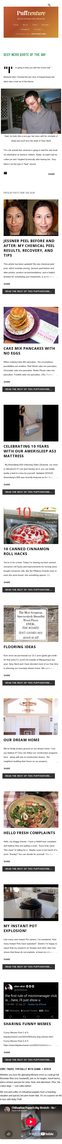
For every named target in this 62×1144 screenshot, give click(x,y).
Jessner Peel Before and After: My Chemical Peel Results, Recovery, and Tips (29, 248)
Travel (34, 25)
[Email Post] (5, 174)
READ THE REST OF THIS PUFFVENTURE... (28, 291)
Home (16, 25)
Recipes (45, 25)
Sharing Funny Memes (27, 1023)
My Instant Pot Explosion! (20, 928)
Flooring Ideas (20, 646)
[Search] (49, 5)
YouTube (37, 29)
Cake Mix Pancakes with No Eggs (29, 351)
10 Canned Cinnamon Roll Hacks (27, 551)
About (25, 25)
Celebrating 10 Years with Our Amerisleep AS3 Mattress (30, 451)
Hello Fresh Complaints (29, 832)
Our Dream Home (22, 739)
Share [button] (51, 174)
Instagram (25, 29)
